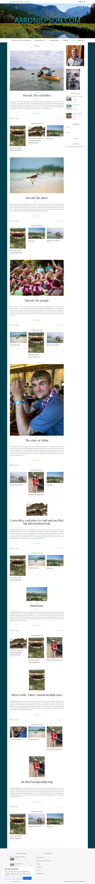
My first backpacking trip (35, 494)
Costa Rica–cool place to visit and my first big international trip (35, 140)
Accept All (27, 878)
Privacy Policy (19, 1)
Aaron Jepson (16, 118)
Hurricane (50, 138)
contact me (27, 1)
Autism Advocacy (39, 40)
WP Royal (19, 881)
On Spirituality (54, 40)
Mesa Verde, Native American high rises (36, 695)
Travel (73, 40)
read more (37, 113)
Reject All (18, 878)
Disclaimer (12, 1)
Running (65, 40)
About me (81, 40)
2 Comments (61, 118)
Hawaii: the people (37, 300)
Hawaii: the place (37, 198)
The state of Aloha (36, 440)
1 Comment (61, 465)
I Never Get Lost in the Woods (21, 40)
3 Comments (61, 325)
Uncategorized (39, 873)
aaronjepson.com (47, 20)
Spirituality (38, 867)
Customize (9, 878)
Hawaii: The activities (37, 95)
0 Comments (61, 221)
